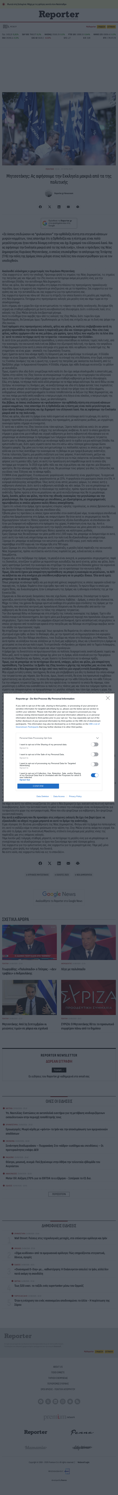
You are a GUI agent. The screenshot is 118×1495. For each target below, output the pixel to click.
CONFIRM (38, 786)
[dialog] (59, 747)
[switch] (94, 744)
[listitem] (59, 738)
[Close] (109, 699)
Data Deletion (43, 796)
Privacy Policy (75, 796)
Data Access (59, 796)
